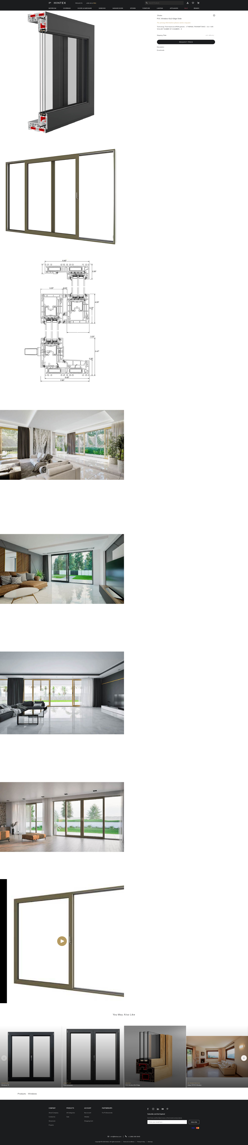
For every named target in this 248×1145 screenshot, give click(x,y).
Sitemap (150, 1141)
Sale (67, 1117)
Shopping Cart (88, 1121)
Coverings (67, 8)
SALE (186, 8)
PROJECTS (78, 3)
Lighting (160, 8)
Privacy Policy (141, 1141)
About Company (53, 1112)
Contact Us (52, 1117)
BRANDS (196, 8)
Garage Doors (118, 8)
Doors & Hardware (85, 8)
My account (87, 1112)
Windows (102, 8)
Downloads (160, 50)
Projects (51, 1125)
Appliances (174, 8)
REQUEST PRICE (186, 42)
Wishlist (86, 1117)
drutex (159, 15)
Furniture (146, 8)
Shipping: (160, 35)
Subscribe (194, 1122)
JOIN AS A (91, 3)
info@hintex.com (115, 1136)
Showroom (52, 1121)
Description (160, 47)
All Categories (70, 1112)
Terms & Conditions (128, 1141)
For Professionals (107, 1112)
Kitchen (133, 8)
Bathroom (52, 8)
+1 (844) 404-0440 (134, 1136)
